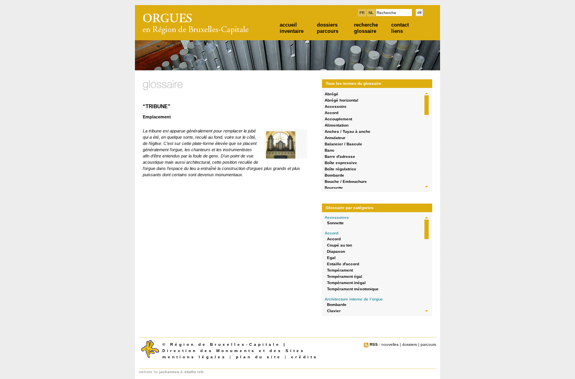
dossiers (327, 25)
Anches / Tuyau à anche (347, 131)
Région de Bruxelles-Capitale (225, 344)
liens (397, 31)
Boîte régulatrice (340, 169)
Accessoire (336, 106)
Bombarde (334, 175)
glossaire (365, 31)
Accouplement (338, 119)
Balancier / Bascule (343, 144)
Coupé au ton (339, 245)
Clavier (334, 311)
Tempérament (340, 270)
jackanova (169, 372)
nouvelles (390, 344)
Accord (331, 113)
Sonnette (335, 223)
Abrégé (331, 94)
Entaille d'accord (343, 264)
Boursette (334, 188)
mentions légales (194, 357)
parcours (327, 31)
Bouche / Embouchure (346, 181)
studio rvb (193, 372)
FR (362, 13)
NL (371, 13)
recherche (366, 25)
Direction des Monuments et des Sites (233, 351)
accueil (288, 25)
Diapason (336, 251)
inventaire (292, 31)
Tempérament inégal (346, 283)
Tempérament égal (344, 276)
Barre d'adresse (340, 156)
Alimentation (337, 125)
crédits (304, 357)
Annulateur (335, 138)
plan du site (259, 357)
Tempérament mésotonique (353, 289)
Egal (331, 258)
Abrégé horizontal (341, 100)
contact (400, 25)
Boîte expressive (341, 163)
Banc (329, 150)
